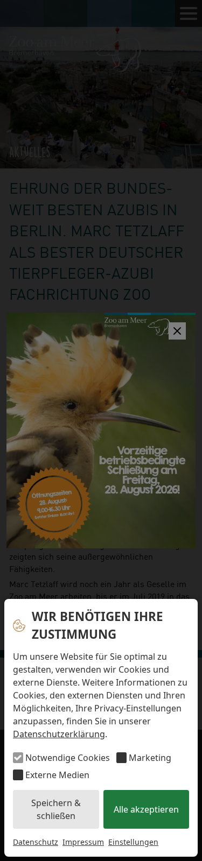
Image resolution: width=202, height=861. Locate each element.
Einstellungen (133, 842)
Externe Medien (57, 775)
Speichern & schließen (56, 809)
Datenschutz (35, 842)
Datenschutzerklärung (59, 734)
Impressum (83, 842)
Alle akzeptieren (146, 809)
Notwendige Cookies (67, 758)
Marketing (150, 758)
